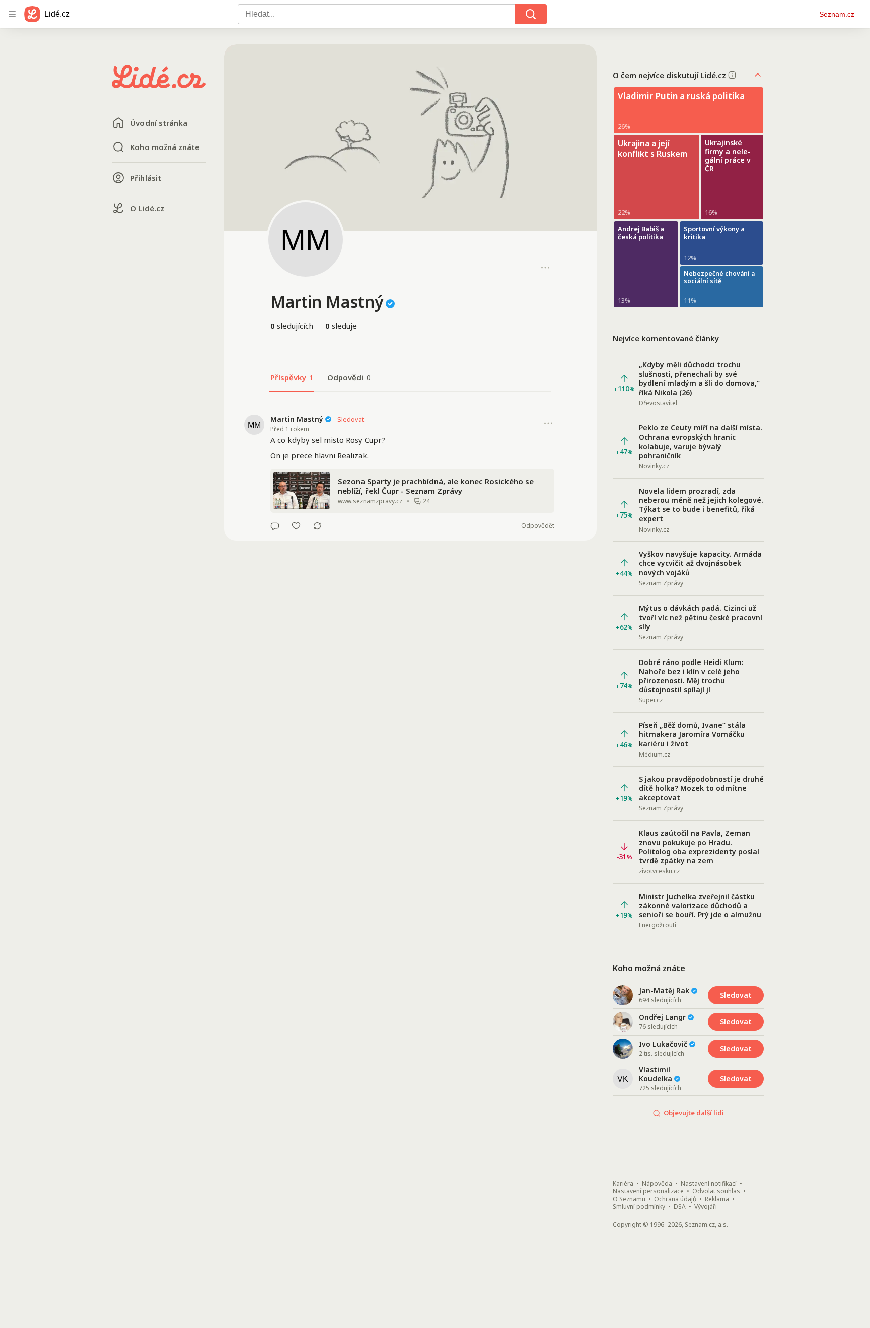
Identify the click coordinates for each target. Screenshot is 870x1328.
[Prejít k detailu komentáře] (274, 525)
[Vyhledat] (531, 14)
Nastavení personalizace (648, 1191)
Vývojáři (705, 1207)
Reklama (717, 1199)
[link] (410, 472)
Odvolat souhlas (716, 1191)
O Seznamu (629, 1199)
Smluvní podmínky (639, 1207)
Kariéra (623, 1183)
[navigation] (12, 14)
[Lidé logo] (159, 85)
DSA (680, 1207)
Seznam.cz (836, 14)
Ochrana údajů (675, 1199)
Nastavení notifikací (709, 1183)
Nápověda (657, 1183)
